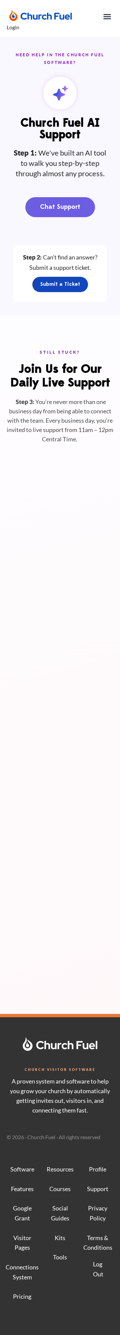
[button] (107, 16)
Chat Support (60, 207)
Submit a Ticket (60, 284)
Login (13, 27)
